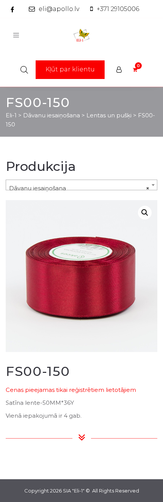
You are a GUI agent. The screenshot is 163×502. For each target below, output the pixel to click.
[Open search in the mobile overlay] (24, 69)
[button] (145, 212)
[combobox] (81, 185)
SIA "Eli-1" (74, 491)
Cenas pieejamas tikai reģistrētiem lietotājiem (71, 389)
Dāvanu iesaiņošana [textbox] (79, 188)
